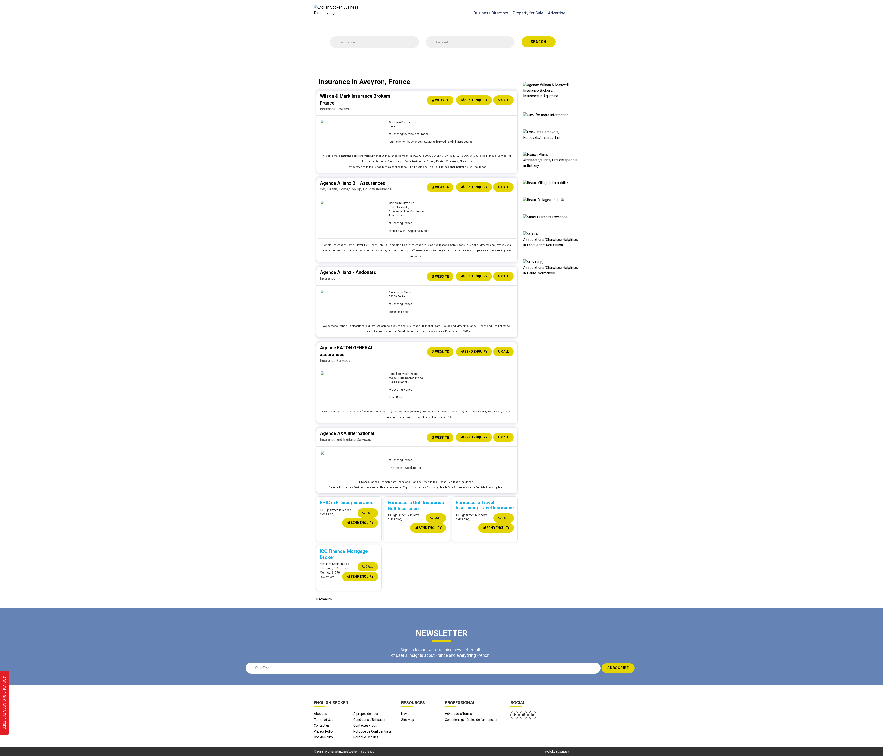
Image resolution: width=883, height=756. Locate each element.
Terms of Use (323, 720)
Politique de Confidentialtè (372, 731)
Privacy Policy (324, 731)
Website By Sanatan (557, 751)
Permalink (324, 599)
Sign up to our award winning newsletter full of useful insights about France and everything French (440, 652)
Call (504, 100)
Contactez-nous (365, 725)
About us (320, 714)
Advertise (556, 13)
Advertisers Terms (458, 714)
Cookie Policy (323, 737)
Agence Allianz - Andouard (348, 272)
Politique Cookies (365, 737)
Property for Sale (528, 13)
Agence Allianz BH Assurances (352, 183)
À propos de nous (366, 714)
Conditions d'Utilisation (369, 720)
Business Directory (490, 12)
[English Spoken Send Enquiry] (550, 239)
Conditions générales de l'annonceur (471, 720)
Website (441, 100)
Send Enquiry (475, 100)
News (405, 714)
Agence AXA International (347, 433)
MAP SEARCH (460, 59)
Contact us (322, 725)
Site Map (407, 720)
